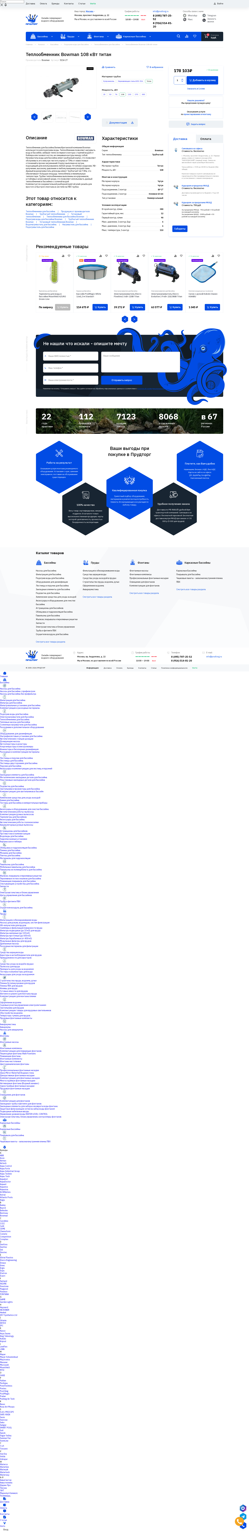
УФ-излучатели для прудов (13, 925)
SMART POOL (6, 1427)
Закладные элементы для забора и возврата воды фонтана (29, 1106)
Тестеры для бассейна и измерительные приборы (23, 803)
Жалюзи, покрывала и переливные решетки (21, 876)
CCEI (2, 1223)
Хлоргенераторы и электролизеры (16, 746)
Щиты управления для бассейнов (16, 895)
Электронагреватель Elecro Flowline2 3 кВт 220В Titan (127, 295)
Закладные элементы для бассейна (17, 774)
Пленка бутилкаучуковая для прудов (17, 983)
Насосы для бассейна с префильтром (17, 691)
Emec (2, 1265)
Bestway (4, 1213)
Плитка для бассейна (10, 855)
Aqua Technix (6, 1173)
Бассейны (4, 682)
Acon (2, 1158)
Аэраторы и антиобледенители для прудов (21, 955)
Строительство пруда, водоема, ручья (18, 980)
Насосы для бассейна (10, 688)
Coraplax (4, 1239)
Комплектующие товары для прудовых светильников (25, 1010)
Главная (4, 676)
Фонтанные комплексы (11, 1048)
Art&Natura (5, 1192)
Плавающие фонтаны (10, 1056)
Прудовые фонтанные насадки (15, 1088)
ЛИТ (2, 1490)
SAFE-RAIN (5, 1414)
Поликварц (5, 1495)
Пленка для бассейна (10, 850)
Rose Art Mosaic (7, 1406)
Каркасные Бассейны (10, 1129)
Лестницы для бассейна (11, 760)
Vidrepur (4, 1459)
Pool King (4, 1391)
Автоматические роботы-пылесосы (17, 811)
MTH (2, 1370)
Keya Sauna (5, 1333)
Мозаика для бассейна (11, 853)
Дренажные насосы (9, 943)
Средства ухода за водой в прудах (17, 964)
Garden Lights (6, 1302)
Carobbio (4, 1221)
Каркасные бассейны (10, 1123)
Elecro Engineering (8, 1260)
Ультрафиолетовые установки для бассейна (21, 736)
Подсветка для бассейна (12, 786)
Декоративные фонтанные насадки (17, 1075)
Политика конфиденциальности (174, 668)
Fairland (3, 1281)
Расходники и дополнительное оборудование (22, 727)
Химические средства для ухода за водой (20, 797)
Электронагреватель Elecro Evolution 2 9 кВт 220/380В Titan (166, 295)
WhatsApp (192, 15)
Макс (190, 19)
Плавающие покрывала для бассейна (18, 881)
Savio (2, 1417)
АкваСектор (6, 1480)
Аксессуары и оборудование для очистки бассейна (24, 809)
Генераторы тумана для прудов (15, 1015)
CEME (2, 1228)
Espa (2, 1270)
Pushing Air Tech (7, 1399)
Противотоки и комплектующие (15, 833)
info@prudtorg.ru (160, 11)
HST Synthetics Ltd (8, 1315)
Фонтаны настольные (10, 1061)
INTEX (3, 1323)
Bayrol (3, 1208)
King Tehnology (7, 1336)
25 (104, 94)
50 (110, 94)
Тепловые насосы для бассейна (15, 722)
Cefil (2, 1226)
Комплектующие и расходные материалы (20, 708)
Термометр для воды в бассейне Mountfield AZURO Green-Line (52, 296)
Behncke (4, 1210)
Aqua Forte (5, 1168)
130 (129, 94)
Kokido (3, 1338)
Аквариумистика (8, 1024)
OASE (2, 1375)
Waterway (4, 1475)
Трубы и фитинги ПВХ (10, 901)
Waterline (4, 1467)
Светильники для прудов (12, 1008)
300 (143, 94)
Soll (1, 1430)
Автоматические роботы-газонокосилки (19, 822)
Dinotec (3, 1252)
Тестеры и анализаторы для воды (16, 971)
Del (1, 1249)
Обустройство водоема (11, 1013)
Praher (3, 1396)
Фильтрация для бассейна (12, 700)
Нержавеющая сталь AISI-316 (130, 81)
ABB (2, 1155)
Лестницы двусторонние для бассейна (18, 763)
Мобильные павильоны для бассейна (17, 867)
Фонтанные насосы (9, 1042)
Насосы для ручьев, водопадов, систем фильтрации (25, 922)
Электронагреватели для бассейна (17, 717)
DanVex (3, 1247)
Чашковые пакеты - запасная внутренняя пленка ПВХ (25, 1141)
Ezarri (2, 1276)
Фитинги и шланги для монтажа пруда (18, 993)
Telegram (211, 15)
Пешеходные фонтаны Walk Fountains (18, 1053)
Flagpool (4, 1289)
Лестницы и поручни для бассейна (16, 758)
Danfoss (3, 1244)
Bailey (3, 1205)
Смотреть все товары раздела (50, 641)
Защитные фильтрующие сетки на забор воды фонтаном (27, 1109)
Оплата (119, 668)
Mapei (2, 1354)
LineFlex (3, 1346)
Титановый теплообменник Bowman (56, 222)
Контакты (142, 668)
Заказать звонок (211, 20)
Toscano (4, 1448)
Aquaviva (4, 1189)
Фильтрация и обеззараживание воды (18, 920)
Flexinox (3, 1291)
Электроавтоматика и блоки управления (19, 892)
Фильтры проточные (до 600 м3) (15, 935)
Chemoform (5, 1231)
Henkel (3, 1312)
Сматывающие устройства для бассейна (19, 883)
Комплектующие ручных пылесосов (17, 814)
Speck (2, 1433)
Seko (2, 1422)
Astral (3, 1194)
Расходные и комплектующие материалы (19, 752)
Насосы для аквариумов (11, 1029)
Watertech (5, 1472)
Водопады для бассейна (11, 836)
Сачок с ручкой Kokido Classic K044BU (203, 295)
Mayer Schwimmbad (9, 1357)
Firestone (4, 1286)
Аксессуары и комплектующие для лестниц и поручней (26, 768)
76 (116, 94)
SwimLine (4, 1440)
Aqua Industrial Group (10, 1171)
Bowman (4, 1215)
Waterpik (4, 1469)
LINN (2, 1349)
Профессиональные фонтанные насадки (19, 1070)
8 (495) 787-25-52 (162, 17)
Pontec (3, 1388)
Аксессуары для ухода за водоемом (17, 974)
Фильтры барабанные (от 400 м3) (16, 938)
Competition (5, 1236)
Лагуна (3, 1488)
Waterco (4, 1464)
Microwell (4, 1365)
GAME (2, 1299)
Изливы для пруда (8, 988)
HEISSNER (4, 1310)
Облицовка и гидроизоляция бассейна (18, 847)
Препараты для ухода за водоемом (17, 969)
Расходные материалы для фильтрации (19, 946)
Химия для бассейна (9, 800)
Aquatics (4, 1187)
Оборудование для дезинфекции (16, 733)
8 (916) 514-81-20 (162, 24)
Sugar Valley (6, 1435)
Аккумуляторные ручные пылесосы (16, 825)
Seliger (3, 1425)
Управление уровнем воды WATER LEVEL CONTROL (24, 1114)
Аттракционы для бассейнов (14, 831)
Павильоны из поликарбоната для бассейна (21, 869)
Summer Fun (5, 1438)
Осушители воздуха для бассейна (16, 907)
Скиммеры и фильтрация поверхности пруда (21, 928)
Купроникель (108, 81)
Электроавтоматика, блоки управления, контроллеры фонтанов (30, 1116)
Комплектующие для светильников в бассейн (22, 791)
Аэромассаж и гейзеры (11, 841)
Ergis (2, 1268)
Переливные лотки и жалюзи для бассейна (20, 878)
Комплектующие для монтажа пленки (18, 996)
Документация (118, 122)
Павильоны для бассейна (12, 864)
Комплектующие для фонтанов (15, 1101)
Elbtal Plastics (6, 1257)
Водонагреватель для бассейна (41, 224)
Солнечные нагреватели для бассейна (18, 724)
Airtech (3, 1163)
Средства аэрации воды (12, 952)
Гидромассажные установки (13, 839)
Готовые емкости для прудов (14, 991)
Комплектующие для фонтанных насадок (20, 1078)
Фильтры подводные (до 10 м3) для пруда (20, 930)
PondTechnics (6, 1385)
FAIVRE (3, 1283)
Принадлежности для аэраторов (16, 957)
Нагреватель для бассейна (75, 224)
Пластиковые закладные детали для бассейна (22, 780)
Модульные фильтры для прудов (15, 941)
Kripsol (3, 1341)
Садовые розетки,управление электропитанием (23, 1005)
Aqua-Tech (5, 1176)
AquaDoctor (5, 1181)
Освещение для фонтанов (12, 1094)
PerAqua (4, 1383)
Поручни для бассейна (10, 766)
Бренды (130, 668)
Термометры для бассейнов (13, 817)
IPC (1, 1325)
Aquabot (4, 1179)
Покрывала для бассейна (12, 1135)
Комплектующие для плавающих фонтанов (21, 1051)
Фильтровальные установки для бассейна (20, 705)
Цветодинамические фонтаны (14, 1064)
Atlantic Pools (6, 1197)
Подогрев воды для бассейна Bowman (44, 219)
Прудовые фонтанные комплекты (16, 1018)
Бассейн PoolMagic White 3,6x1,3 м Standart (88, 295)
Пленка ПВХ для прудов (11, 985)
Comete (3, 1234)
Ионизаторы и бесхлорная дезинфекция (19, 749)
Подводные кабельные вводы (14, 1111)
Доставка (108, 668)
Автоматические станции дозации (16, 739)
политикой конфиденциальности (151, 388)
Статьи (153, 668)
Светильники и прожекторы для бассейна (20, 789)
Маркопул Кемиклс (9, 1493)
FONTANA (4, 1294)
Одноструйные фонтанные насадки (17, 1086)
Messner (4, 1362)
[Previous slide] (34, 117)
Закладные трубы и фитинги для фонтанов (21, 1103)
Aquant (3, 1184)
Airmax (3, 1160)
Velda (2, 1456)
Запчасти (4, 886)
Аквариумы (5, 1027)
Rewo (2, 1404)
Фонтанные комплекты (11, 1058)
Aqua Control (6, 1166)
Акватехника (6, 1482)
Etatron (3, 1273)
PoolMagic (5, 1393)
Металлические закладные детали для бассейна (23, 777)
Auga (2, 1200)
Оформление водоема (10, 1002)
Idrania (3, 1320)
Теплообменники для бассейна (40, 211)
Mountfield (5, 1367)
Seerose (3, 1420)
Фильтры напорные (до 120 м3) (15, 933)
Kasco (2, 1330)
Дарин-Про (5, 1485)
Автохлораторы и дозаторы (13, 744)
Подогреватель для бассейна (40, 227)
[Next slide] (87, 117)
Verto (194, 668)
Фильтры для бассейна (11, 703)
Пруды (3, 914)
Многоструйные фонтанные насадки (17, 1080)
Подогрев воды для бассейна (14, 714)
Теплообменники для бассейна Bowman (65, 216)
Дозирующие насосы (10, 741)
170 (136, 94)
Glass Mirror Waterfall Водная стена (17, 1073)
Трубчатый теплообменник (52, 214)
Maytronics (5, 1359)
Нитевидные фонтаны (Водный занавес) (19, 1083)
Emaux (3, 1263)
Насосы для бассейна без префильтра (18, 694)
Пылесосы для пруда (10, 966)
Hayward (4, 1307)
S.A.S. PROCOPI (7, 1412)
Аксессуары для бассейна (12, 819)
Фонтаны (4, 1036)
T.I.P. (2, 1446)
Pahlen (3, 1380)
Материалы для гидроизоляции (15, 858)
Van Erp (3, 1454)
